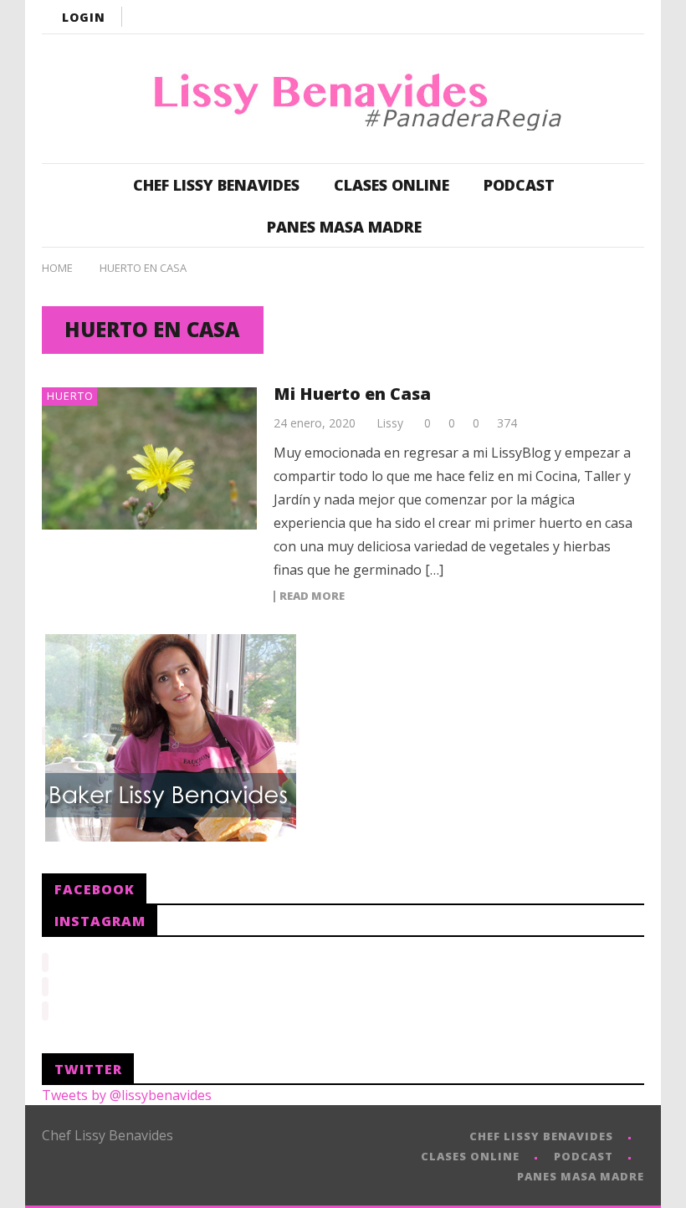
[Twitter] (560, 16)
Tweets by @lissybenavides (127, 1095)
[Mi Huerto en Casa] (150, 458)
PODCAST (519, 185)
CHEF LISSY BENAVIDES (216, 185)
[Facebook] (493, 16)
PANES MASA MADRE (344, 227)
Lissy (389, 423)
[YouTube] (527, 16)
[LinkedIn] (594, 16)
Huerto (70, 395)
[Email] (627, 16)
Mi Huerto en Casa (352, 393)
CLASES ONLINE (391, 185)
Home (57, 267)
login (83, 17)
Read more (312, 596)
